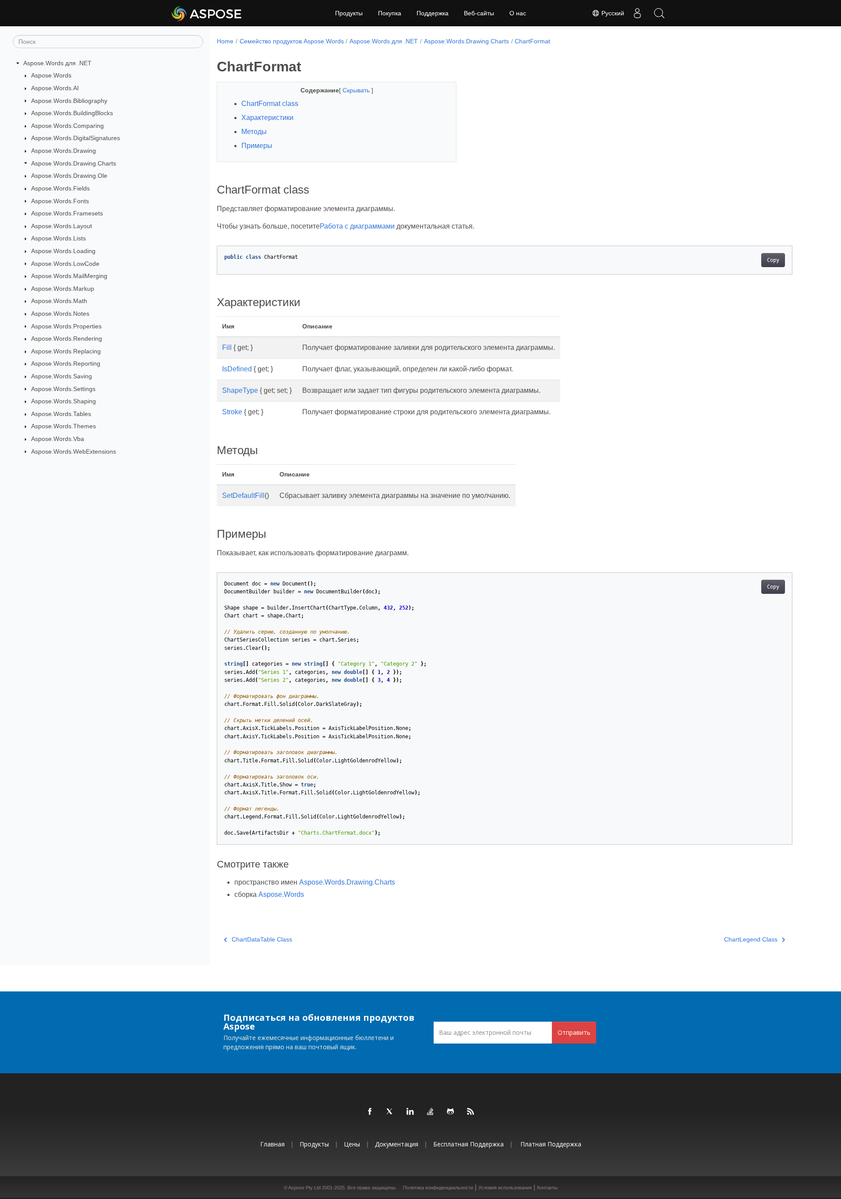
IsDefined (237, 369)
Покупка (389, 13)
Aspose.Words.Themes (63, 426)
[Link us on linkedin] (410, 1112)
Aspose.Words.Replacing (66, 351)
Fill (227, 347)
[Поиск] (659, 13)
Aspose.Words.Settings (63, 388)
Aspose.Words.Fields (60, 188)
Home (225, 41)
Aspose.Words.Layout (61, 225)
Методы (254, 131)
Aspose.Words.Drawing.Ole (69, 175)
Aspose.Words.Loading (63, 250)
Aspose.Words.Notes (60, 313)
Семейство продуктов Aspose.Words (292, 41)
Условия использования (505, 1187)
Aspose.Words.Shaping (63, 401)
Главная (272, 1144)
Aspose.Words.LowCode (65, 263)
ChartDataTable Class (262, 939)
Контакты (547, 1187)
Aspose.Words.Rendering (66, 338)
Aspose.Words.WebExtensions (73, 451)
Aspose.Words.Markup (62, 288)
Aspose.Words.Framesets (67, 213)
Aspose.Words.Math (59, 300)
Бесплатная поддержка (468, 1144)
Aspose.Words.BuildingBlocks (72, 112)
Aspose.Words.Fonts (60, 201)
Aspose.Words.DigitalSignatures (75, 137)
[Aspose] (207, 13)
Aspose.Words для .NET (57, 63)
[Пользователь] (637, 13)
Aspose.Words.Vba (57, 438)
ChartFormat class (269, 103)
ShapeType (240, 390)
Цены (352, 1144)
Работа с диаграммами (357, 226)
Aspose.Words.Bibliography (69, 100)
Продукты (349, 13)
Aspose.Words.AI (55, 88)
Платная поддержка (550, 1144)
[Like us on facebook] (370, 1112)
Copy (773, 260)
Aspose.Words (51, 75)
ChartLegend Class (750, 939)
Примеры (256, 145)
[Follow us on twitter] (390, 1112)
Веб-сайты (479, 13)
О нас (517, 13)
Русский (612, 13)
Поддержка (433, 13)
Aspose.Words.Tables (61, 413)
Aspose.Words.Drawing (63, 150)
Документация (396, 1144)
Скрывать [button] (357, 90)
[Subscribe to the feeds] (471, 1112)
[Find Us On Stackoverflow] (430, 1112)
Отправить (574, 1032)
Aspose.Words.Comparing (67, 125)
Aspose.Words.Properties (66, 326)
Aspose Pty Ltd (304, 1187)
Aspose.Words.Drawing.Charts (73, 163)
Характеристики (267, 117)
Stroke (232, 412)
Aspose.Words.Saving (61, 376)
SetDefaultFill (243, 495)
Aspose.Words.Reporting (65, 363)
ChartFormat (532, 41)
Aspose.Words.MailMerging (69, 275)
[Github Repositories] (450, 1112)
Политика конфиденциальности (438, 1187)
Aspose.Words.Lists (58, 238)
